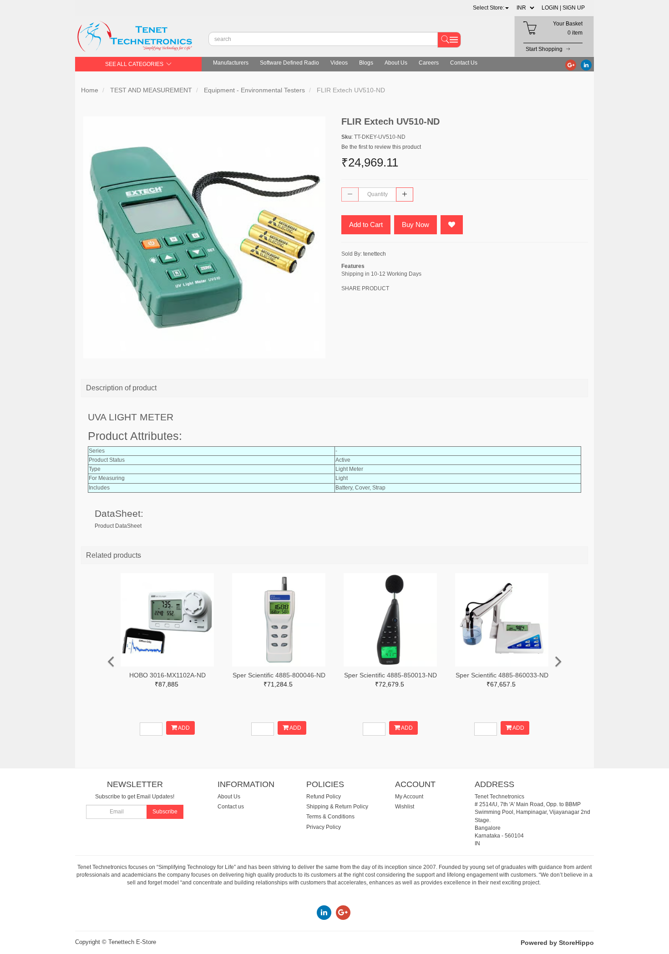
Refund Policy (323, 796)
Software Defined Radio (289, 63)
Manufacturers (230, 63)
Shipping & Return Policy (337, 806)
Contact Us (463, 63)
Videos (339, 63)
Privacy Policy (323, 827)
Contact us (231, 806)
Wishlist (404, 806)
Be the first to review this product (381, 147)
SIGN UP (574, 8)
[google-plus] (570, 64)
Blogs (366, 63)
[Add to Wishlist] (452, 224)
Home (89, 90)
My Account (409, 796)
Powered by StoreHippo (557, 942)
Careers (429, 63)
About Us (396, 63)
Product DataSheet (118, 526)
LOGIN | (551, 8)
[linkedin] (586, 64)
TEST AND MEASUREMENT (151, 90)
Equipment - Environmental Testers (254, 90)
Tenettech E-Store (132, 942)
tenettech (374, 254)
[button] (491, 8)
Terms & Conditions (330, 816)
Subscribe (164, 811)
